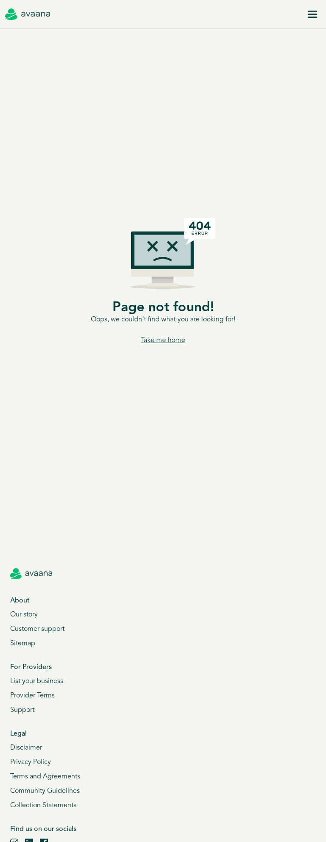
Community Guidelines (45, 791)
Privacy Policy (30, 762)
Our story (24, 614)
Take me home (163, 340)
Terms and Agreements (45, 776)
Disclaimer (26, 747)
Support (22, 710)
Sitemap (22, 643)
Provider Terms (32, 695)
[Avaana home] (27, 14)
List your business (36, 681)
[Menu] (312, 14)
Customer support (37, 629)
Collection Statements (43, 805)
